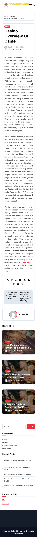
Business (5, 442)
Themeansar (18, 533)
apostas (19, 50)
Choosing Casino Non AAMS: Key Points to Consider (19, 480)
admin (25, 314)
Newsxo (29, 531)
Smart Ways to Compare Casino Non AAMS (17, 468)
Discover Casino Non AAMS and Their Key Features (19, 487)
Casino (7, 26)
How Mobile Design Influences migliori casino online (18, 348)
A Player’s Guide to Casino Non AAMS (17, 474)
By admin (11, 47)
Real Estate (6, 448)
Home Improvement (9, 445)
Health (4, 439)
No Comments (9, 50)
